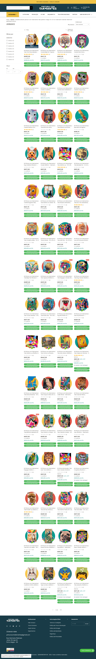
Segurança (53, 634)
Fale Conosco (31, 622)
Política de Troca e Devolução (58, 625)
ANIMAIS (12, 19)
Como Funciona (32, 625)
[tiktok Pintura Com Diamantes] (16, 626)
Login (74, 7)
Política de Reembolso (55, 631)
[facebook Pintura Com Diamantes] (10, 626)
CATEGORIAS (26, 14)
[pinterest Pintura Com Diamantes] (19, 626)
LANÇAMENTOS (51, 14)
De (7, 68)
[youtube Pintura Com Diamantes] (13, 626)
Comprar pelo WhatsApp (32, 65)
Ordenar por (78, 22)
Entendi (21, 656)
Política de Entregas (55, 628)
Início (7, 19)
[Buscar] (31, 8)
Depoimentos (31, 631)
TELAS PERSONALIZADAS (64, 14)
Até (13, 68)
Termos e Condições (55, 622)
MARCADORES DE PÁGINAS (86, 14)
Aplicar (20, 71)
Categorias (11, 14)
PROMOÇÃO (35, 14)
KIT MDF (43, 14)
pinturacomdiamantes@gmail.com (18, 635)
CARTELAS (74, 14)
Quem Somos (31, 628)
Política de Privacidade (56, 636)
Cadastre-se (76, 8)
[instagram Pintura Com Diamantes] (7, 626)
